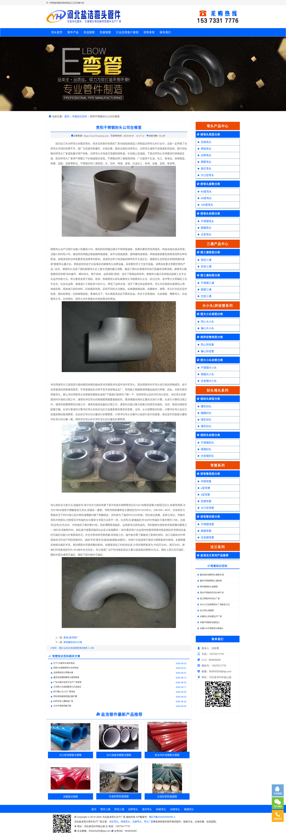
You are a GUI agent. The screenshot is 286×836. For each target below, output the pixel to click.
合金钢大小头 (209, 381)
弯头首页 (56, 32)
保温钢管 (89, 32)
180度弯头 (207, 205)
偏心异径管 (207, 351)
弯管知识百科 (79, 116)
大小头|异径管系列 (217, 305)
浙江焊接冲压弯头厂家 (210, 598)
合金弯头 (206, 234)
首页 (66, 116)
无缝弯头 (206, 142)
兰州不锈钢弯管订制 (62, 705)
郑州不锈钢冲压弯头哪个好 (212, 592)
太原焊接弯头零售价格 (63, 672)
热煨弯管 (206, 501)
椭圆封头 (206, 413)
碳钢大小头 (207, 374)
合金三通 (206, 296)
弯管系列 (217, 465)
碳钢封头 (206, 449)
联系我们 (165, 32)
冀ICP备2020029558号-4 (162, 816)
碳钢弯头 (206, 228)
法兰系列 (217, 546)
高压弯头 (206, 168)
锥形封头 (206, 426)
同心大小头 (207, 321)
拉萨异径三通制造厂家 (63, 701)
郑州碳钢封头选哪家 (209, 586)
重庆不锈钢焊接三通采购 (211, 580)
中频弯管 (206, 481)
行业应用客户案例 (127, 32)
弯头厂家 (148, 821)
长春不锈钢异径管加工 (210, 622)
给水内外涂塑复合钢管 (167, 755)
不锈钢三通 (207, 283)
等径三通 (206, 260)
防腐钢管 (105, 32)
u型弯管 (205, 488)
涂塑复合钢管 (70, 796)
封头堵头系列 (218, 390)
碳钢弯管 (206, 531)
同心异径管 (207, 344)
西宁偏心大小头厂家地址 (64, 691)
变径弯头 (147, 809)
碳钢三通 (206, 289)
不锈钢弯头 (207, 221)
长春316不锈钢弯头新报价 (211, 628)
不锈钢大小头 (209, 367)
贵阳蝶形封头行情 (72, 642)
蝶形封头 (206, 406)
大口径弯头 (207, 175)
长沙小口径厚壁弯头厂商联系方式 (215, 604)
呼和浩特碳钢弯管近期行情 (65, 696)
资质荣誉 (149, 32)
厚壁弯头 (206, 162)
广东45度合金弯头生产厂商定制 (67, 682)
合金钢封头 (207, 456)
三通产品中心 (218, 243)
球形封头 (206, 419)
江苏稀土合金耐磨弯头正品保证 (67, 686)
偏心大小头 (207, 328)
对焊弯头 (206, 155)
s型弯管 (205, 494)
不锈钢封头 (207, 442)
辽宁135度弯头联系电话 (64, 663)
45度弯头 (206, 198)
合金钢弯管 (207, 537)
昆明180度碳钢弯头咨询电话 (66, 667)
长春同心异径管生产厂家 (211, 616)
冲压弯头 (113, 821)
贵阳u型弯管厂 (71, 637)
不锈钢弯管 (207, 524)
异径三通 (206, 266)
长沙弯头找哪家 (207, 610)
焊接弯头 (206, 148)
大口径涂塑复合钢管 (70, 755)
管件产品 (73, 32)
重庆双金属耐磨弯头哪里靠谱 (66, 677)
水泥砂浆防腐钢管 (119, 796)
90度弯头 (206, 191)
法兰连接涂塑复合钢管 (118, 755)
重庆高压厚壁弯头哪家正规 (212, 574)
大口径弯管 (207, 508)
